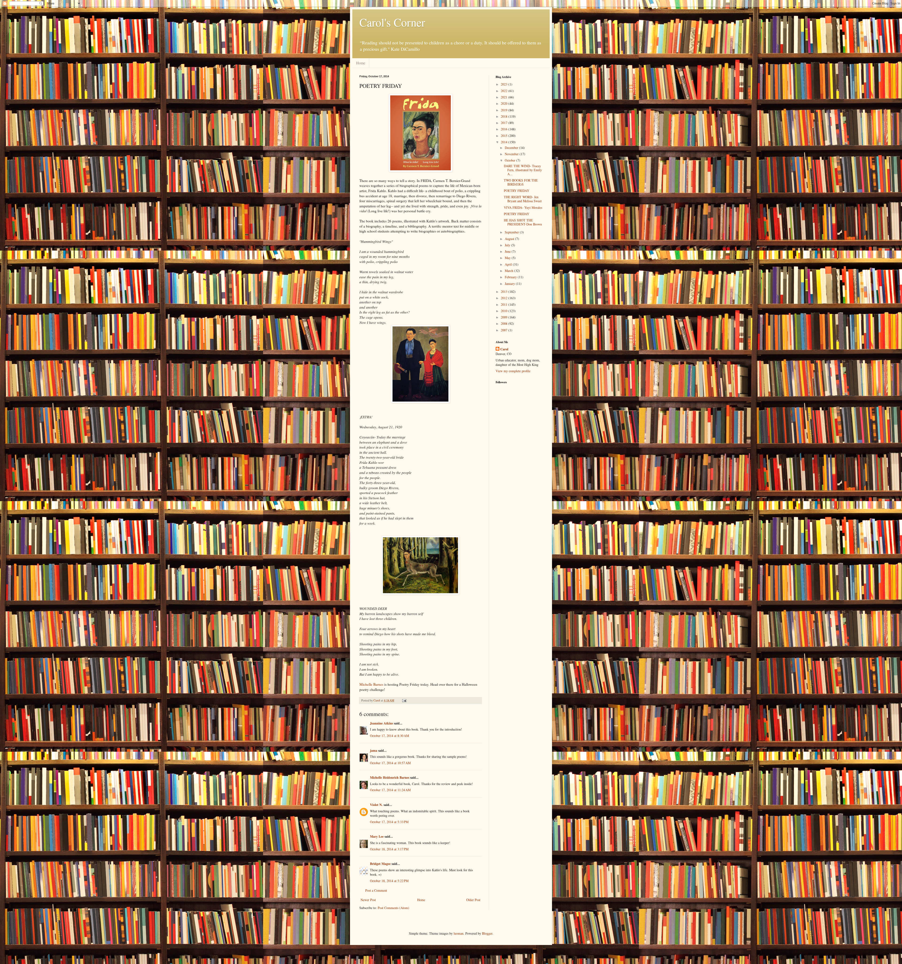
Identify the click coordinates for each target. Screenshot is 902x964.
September (512, 232)
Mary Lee (377, 836)
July (508, 245)
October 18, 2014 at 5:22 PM (389, 881)
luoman (458, 933)
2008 (504, 323)
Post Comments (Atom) (393, 908)
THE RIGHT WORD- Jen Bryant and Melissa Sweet (523, 199)
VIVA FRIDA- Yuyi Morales (523, 207)
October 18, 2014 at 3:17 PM (389, 849)
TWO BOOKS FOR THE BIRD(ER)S (521, 182)
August (510, 238)
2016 (504, 129)
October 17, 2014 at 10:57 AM (390, 763)
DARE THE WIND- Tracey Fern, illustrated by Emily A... (523, 170)
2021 (504, 97)
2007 (504, 330)
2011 (504, 304)
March (509, 270)
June (508, 251)
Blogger (487, 933)
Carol (504, 349)
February (511, 277)
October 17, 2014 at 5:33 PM (389, 822)
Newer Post (368, 900)
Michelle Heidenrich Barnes (389, 777)
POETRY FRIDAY (516, 190)
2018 (504, 116)
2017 (504, 122)
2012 (504, 298)
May (508, 258)
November (512, 154)
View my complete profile (513, 371)
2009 (504, 317)
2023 (504, 84)
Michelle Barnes (371, 684)
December (512, 147)
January (510, 283)
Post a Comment (376, 890)
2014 (504, 142)
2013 (504, 291)
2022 (504, 91)
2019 (504, 110)
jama (373, 750)
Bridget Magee (380, 863)
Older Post (473, 900)
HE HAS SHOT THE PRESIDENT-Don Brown (523, 222)
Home (360, 62)
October (510, 160)
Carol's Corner (392, 22)
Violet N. (376, 804)
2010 (504, 311)
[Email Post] (404, 700)
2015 (504, 135)
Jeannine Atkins (381, 723)
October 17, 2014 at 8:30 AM (389, 735)
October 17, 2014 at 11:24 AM (390, 790)
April (509, 264)
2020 (504, 103)
